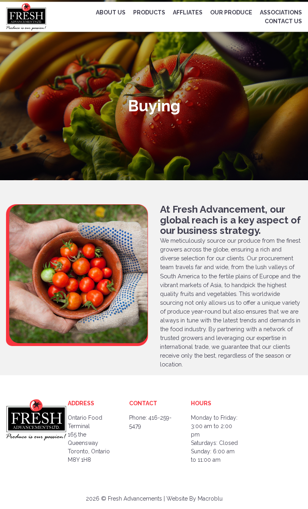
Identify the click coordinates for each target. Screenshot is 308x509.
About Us (111, 12)
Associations (281, 12)
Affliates (188, 12)
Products (149, 12)
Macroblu (210, 498)
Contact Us (283, 21)
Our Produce (231, 12)
